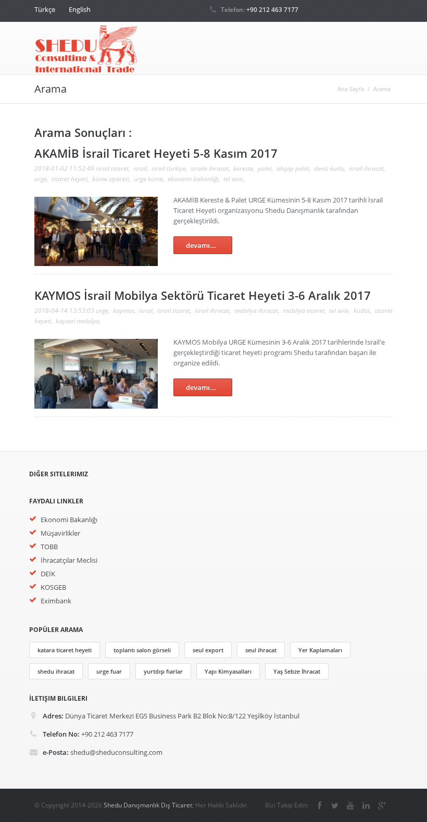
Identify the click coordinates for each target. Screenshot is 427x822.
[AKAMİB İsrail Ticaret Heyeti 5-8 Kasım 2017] (96, 263)
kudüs (362, 310)
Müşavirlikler (60, 533)
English (80, 9)
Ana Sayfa (350, 89)
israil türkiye (169, 168)
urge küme (148, 178)
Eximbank (56, 600)
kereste (243, 168)
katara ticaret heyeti (64, 650)
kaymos (123, 310)
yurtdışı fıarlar (163, 671)
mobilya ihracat (256, 310)
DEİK (48, 573)
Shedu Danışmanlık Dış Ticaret (148, 805)
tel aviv (233, 178)
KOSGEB (53, 587)
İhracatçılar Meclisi (69, 560)
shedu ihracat (55, 671)
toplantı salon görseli (142, 650)
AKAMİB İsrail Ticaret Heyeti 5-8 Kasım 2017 (156, 153)
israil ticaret (112, 168)
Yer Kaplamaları (320, 650)
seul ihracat (261, 650)
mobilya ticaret (303, 310)
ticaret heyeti (69, 178)
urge (40, 178)
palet (265, 168)
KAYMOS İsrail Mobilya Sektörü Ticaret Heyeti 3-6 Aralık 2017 (202, 295)
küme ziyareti (110, 178)
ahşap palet (293, 168)
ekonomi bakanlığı (193, 178)
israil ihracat (366, 168)
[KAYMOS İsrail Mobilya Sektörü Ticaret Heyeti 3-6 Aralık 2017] (96, 406)
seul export (208, 650)
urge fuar (109, 671)
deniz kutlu (329, 168)
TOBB (49, 546)
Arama (382, 89)
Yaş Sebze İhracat (296, 671)
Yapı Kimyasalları (228, 671)
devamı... (201, 245)
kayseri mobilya (77, 321)
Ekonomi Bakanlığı (69, 519)
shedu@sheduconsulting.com (116, 752)
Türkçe (44, 9)
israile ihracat (210, 168)
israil (140, 168)
